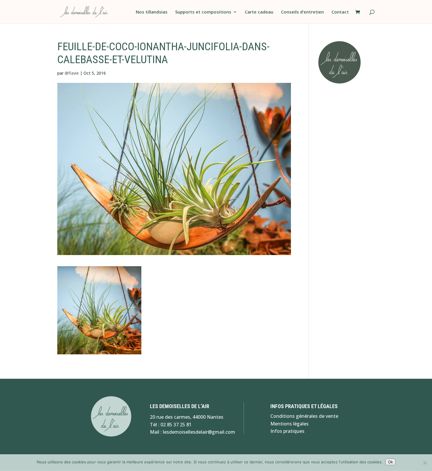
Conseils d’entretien (302, 12)
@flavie (72, 73)
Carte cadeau (259, 12)
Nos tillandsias (152, 12)
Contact (340, 12)
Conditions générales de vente (304, 416)
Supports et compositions (203, 12)
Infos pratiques (287, 431)
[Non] (425, 463)
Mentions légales (289, 423)
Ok (390, 462)
